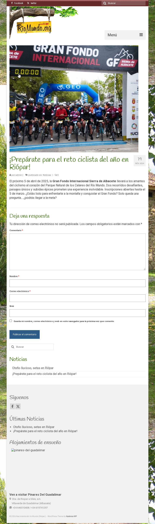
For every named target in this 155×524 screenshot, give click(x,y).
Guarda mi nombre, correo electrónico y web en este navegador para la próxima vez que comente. (64, 321)
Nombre (14, 276)
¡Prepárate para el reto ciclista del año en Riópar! (44, 374)
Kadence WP (71, 516)
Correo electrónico (20, 291)
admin (19, 175)
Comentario (16, 230)
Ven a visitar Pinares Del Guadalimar (35, 494)
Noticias (47, 175)
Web (11, 306)
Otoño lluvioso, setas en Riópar (32, 368)
